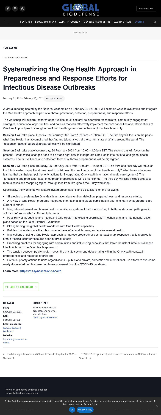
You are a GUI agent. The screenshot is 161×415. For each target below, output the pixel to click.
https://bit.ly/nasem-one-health (40, 271)
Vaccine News (123, 22)
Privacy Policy (85, 409)
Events (139, 22)
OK (72, 409)
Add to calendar (21, 286)
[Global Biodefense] (80, 8)
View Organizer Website (45, 317)
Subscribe (146, 8)
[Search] (154, 22)
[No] (157, 406)
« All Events (10, 47)
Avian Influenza (69, 22)
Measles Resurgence (97, 22)
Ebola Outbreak (45, 22)
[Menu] (7, 22)
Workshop (8, 331)
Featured (26, 22)
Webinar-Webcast (12, 327)
